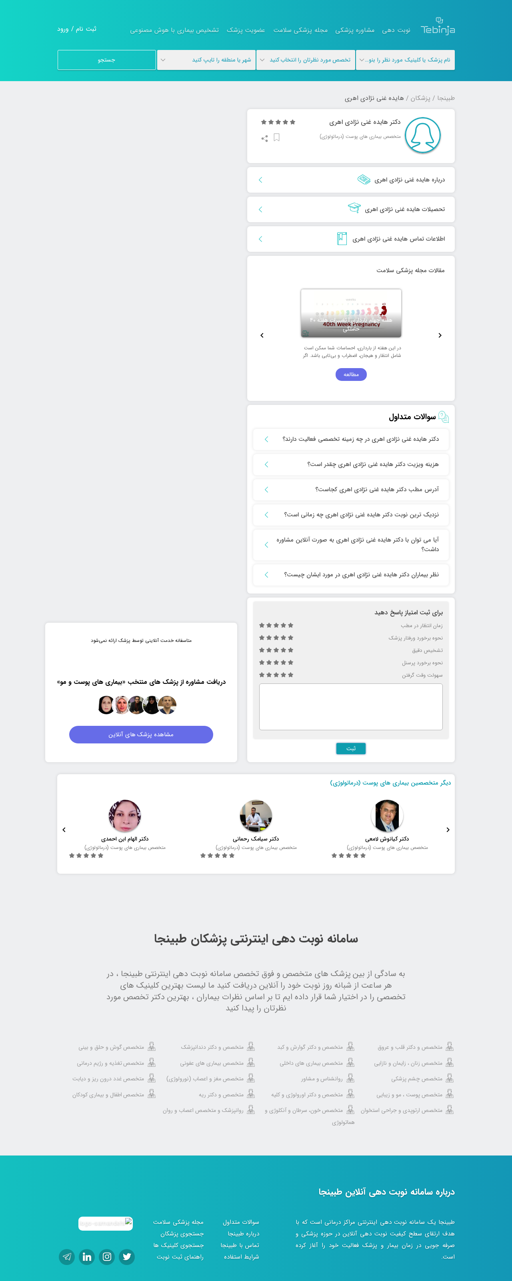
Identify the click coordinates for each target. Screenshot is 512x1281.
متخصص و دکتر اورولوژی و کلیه (307, 1094)
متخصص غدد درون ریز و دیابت (108, 1078)
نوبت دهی (396, 30)
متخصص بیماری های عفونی (212, 1063)
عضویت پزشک (246, 30)
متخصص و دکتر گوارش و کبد (310, 1047)
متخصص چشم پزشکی (416, 1078)
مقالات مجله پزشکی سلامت (410, 270)
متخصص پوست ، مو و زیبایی (409, 1094)
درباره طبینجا (244, 1234)
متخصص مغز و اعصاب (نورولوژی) (205, 1078)
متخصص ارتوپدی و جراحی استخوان (401, 1110)
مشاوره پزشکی (354, 30)
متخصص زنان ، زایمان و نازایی (408, 1063)
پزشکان (420, 98)
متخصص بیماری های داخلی (311, 1063)
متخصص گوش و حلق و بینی (111, 1047)
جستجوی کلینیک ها (178, 1245)
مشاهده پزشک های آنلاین (141, 734)
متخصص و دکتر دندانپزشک (212, 1047)
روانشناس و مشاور (322, 1078)
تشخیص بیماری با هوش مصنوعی (174, 30)
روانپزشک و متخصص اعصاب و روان (203, 1110)
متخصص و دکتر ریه (221, 1094)
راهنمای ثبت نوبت (180, 1257)
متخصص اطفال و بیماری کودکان (108, 1094)
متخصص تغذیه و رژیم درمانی (110, 1063)
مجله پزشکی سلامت (300, 30)
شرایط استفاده (242, 1257)
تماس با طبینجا (239, 1245)
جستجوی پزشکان (182, 1234)
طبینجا (446, 98)
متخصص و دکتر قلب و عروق (410, 1047)
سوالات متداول (241, 1222)
